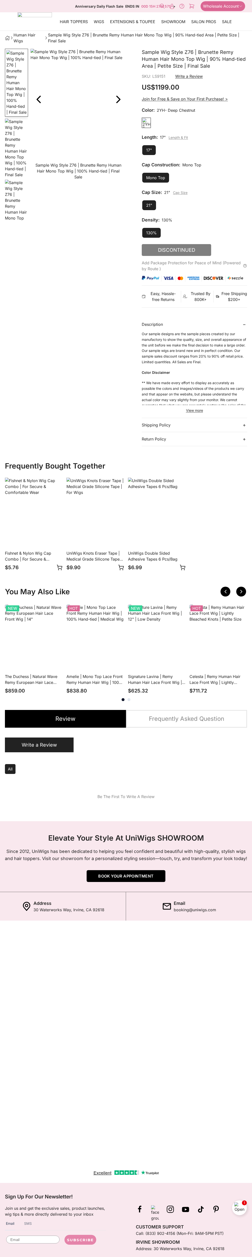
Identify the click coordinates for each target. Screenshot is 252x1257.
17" (149, 150)
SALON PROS (203, 21)
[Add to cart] (60, 567)
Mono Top (155, 177)
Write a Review (189, 76)
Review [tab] (65, 718)
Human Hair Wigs (24, 37)
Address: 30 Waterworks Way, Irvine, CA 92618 (180, 1248)
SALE (227, 21)
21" (149, 205)
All (10, 769)
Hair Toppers (74, 21)
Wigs (99, 21)
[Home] (7, 37)
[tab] (123, 699)
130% (151, 232)
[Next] (118, 99)
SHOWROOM (173, 21)
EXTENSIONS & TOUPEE (132, 21)
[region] (78, 115)
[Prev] (38, 99)
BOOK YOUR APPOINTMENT (126, 876)
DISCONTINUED (176, 250)
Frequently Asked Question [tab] (186, 718)
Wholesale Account (221, 6)
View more (194, 410)
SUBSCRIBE (80, 1240)
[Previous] (225, 592)
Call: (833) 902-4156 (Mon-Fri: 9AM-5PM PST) (180, 1233)
